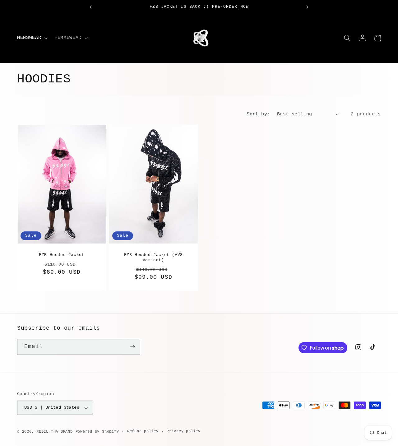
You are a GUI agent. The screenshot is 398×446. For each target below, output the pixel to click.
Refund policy (143, 431)
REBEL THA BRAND (54, 432)
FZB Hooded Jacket (61, 255)
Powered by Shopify (97, 432)
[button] (31, 38)
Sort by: (258, 114)
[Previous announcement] (90, 7)
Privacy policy (184, 431)
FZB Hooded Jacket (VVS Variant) (153, 257)
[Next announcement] (307, 7)
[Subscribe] (132, 347)
